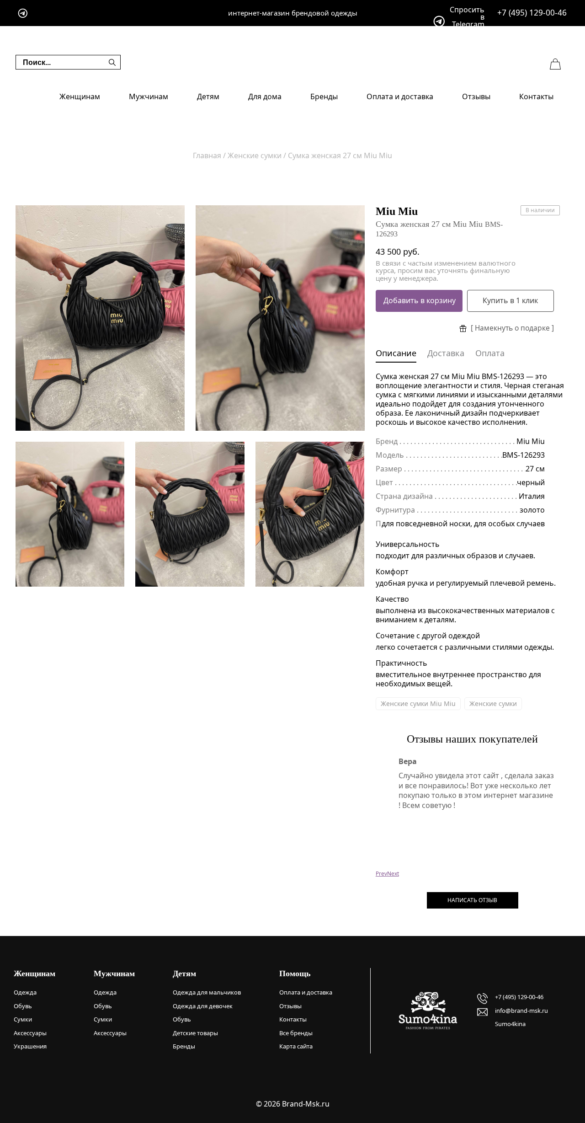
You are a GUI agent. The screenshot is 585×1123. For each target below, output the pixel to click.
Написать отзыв (472, 900)
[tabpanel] (100, 318)
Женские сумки (493, 703)
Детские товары (195, 1033)
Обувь (23, 1006)
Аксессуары (30, 1033)
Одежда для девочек (203, 1006)
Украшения (30, 1046)
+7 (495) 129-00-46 (532, 12)
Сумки (23, 1019)
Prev (381, 873)
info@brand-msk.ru (521, 1010)
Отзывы (476, 96)
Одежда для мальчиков (207, 992)
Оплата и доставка (400, 96)
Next (393, 873)
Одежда (25, 992)
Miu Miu (397, 211)
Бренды (324, 96)
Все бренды (296, 1033)
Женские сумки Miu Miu (418, 703)
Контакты (536, 96)
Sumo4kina (510, 1024)
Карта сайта (296, 1046)
